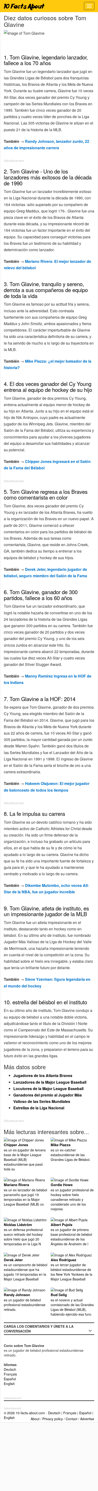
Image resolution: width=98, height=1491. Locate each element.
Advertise (87, 1418)
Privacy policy (52, 1418)
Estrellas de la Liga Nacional (38, 1108)
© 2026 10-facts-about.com (24, 1412)
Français (10, 1374)
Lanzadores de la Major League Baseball (49, 1082)
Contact (71, 1418)
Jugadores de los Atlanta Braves (42, 1075)
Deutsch (10, 1369)
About (35, 1418)
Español (10, 1378)
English (9, 1383)
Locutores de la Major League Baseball (48, 1088)
